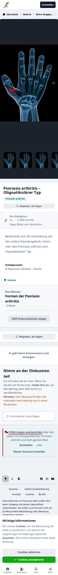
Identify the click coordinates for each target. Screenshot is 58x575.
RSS (43, 494)
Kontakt (16, 494)
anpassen (8, 538)
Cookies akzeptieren (31, 559)
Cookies (29, 494)
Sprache (13, 489)
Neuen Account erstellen (29, 451)
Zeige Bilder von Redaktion (25, 224)
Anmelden (26, 445)
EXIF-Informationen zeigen (29, 319)
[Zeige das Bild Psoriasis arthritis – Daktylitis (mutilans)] (10, 160)
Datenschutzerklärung (37, 489)
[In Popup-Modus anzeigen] (29, 83)
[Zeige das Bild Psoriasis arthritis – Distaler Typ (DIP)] (42, 160)
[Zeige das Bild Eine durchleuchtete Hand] (26, 160)
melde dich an (40, 385)
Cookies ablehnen (29, 552)
